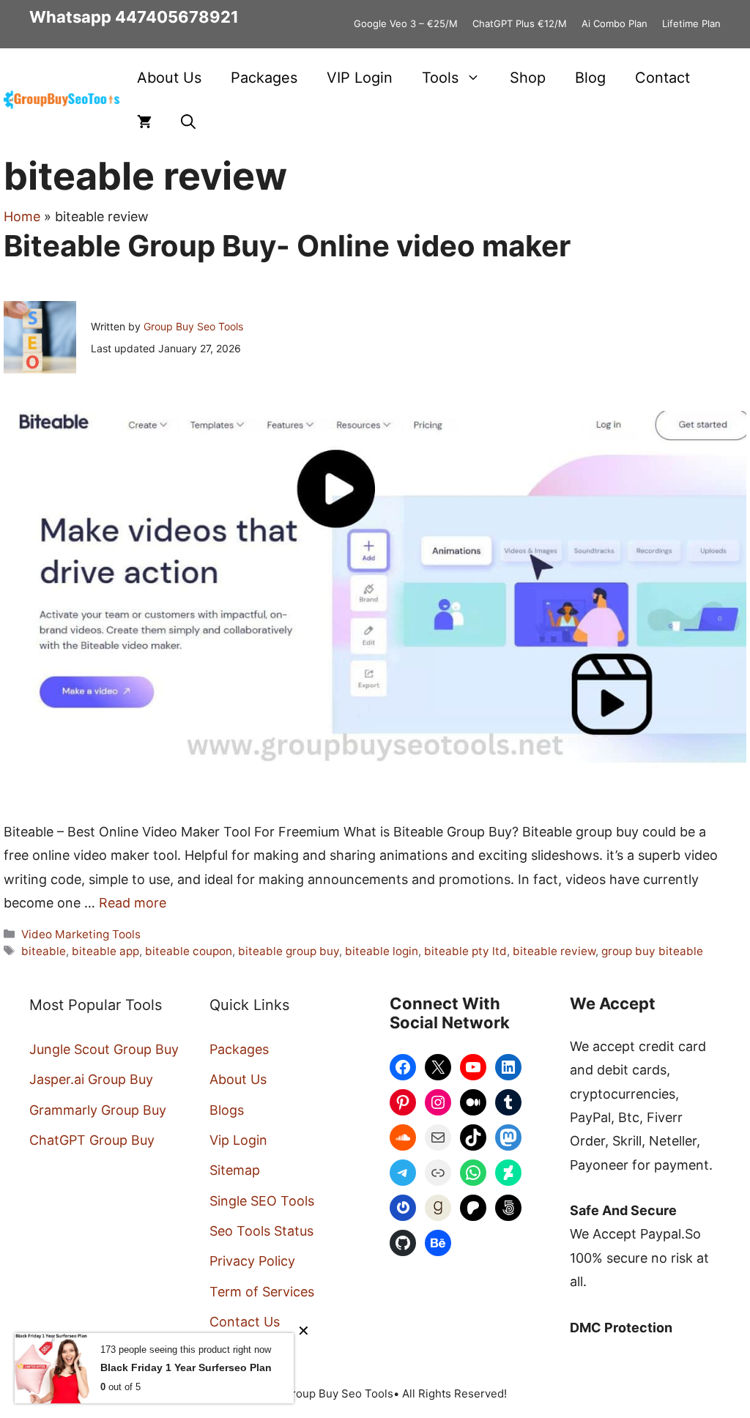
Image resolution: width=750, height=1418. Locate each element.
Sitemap (234, 1170)
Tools (440, 77)
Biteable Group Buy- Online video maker (287, 246)
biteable (43, 951)
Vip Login (238, 1140)
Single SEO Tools (261, 1201)
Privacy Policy (252, 1261)
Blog (590, 77)
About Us (169, 77)
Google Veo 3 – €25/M (406, 23)
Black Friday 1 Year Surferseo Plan (186, 1367)
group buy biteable (652, 951)
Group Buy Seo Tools (193, 326)
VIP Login (360, 77)
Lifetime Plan (691, 23)
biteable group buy (288, 951)
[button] (188, 122)
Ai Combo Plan (614, 23)
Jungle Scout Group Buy (104, 1049)
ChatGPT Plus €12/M (519, 23)
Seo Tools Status (261, 1231)
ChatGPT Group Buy (92, 1140)
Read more (132, 902)
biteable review (554, 951)
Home (22, 216)
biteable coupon (188, 951)
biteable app (105, 951)
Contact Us (244, 1321)
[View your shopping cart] (144, 122)
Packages (264, 77)
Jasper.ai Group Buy (91, 1079)
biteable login (381, 951)
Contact (662, 77)
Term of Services (261, 1291)
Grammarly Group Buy (97, 1110)
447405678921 (177, 16)
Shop (528, 77)
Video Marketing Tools (81, 934)
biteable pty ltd (465, 951)
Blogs (226, 1110)
